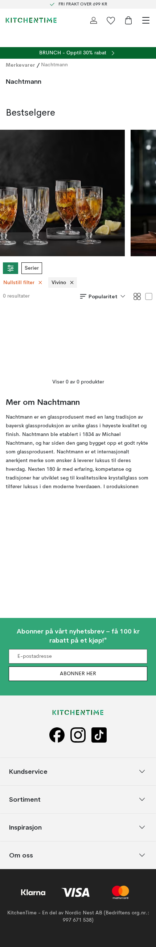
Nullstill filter (18, 282)
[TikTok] (99, 735)
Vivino (59, 282)
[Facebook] (56, 735)
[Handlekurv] (128, 20)
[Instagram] (78, 735)
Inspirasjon (25, 827)
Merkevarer (20, 65)
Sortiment (25, 799)
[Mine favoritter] (111, 20)
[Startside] (31, 20)
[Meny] (146, 20)
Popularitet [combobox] (103, 296)
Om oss (21, 855)
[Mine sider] (93, 20)
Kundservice (28, 771)
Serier (32, 268)
